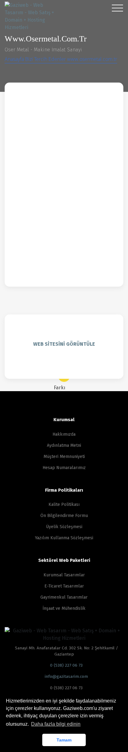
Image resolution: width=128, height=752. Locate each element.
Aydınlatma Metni (64, 445)
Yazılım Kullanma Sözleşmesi (64, 537)
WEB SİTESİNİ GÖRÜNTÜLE (64, 344)
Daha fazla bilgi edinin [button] (55, 724)
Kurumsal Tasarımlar (64, 575)
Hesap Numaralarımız (64, 467)
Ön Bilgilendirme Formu (64, 515)
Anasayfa (15, 59)
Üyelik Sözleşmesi (64, 526)
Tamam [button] (64, 739)
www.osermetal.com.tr (92, 59)
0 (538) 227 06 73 (66, 665)
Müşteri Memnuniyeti (64, 456)
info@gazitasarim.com (65, 676)
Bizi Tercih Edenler (46, 59)
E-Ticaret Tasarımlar (64, 586)
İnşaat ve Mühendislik (64, 608)
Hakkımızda (64, 434)
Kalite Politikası (64, 504)
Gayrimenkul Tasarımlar (64, 597)
